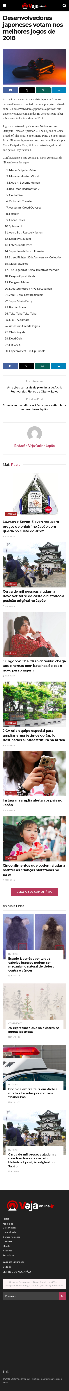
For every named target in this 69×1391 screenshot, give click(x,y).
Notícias (11, 514)
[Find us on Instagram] (7, 1372)
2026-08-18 (9, 880)
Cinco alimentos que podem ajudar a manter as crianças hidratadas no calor (34, 870)
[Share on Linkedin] (59, 90)
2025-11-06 (15, 975)
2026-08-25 (9, 606)
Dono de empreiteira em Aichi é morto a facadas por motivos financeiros (32, 1093)
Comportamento (11, 1236)
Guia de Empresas (13, 1261)
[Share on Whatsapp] (43, 90)
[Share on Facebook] (10, 90)
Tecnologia (8, 1255)
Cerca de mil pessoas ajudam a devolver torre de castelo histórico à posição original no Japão (33, 596)
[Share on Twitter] (27, 90)
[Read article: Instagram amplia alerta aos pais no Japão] (34, 773)
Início (6, 1218)
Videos (7, 1266)
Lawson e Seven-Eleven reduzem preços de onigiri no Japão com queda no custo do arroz (31, 526)
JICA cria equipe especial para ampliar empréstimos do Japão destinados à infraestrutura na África (34, 735)
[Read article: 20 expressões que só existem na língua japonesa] (34, 1006)
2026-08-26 (9, 536)
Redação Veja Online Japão (34, 446)
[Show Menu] (4, 5)
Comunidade (15, 1023)
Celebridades (9, 1227)
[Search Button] (64, 5)
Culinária (7, 1241)
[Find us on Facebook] (3, 1372)
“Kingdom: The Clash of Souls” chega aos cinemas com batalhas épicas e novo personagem (34, 665)
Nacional (7, 1250)
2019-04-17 (15, 1037)
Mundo (6, 1246)
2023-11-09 (15, 1102)
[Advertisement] (34, 1328)
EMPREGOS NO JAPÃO (17, 1271)
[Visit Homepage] (34, 5)
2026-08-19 (9, 810)
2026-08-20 (9, 676)
